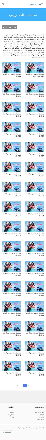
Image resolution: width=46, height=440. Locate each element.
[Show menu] (42, 4)
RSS (12, 417)
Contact (41, 415)
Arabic (6, 432)
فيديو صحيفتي (35, 4)
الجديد (12, 412)
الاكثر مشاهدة (9, 415)
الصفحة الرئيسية (39, 412)
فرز (5, 27)
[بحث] (3, 4)
